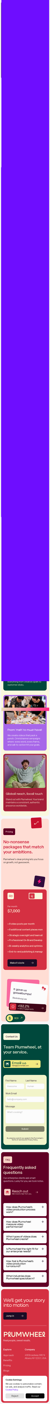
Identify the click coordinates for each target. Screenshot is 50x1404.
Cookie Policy (12, 1389)
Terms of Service (18, 1140)
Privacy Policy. (33, 1140)
